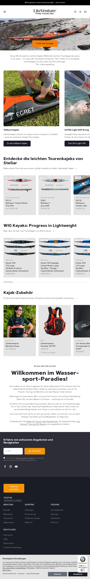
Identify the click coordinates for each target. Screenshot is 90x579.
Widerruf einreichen (14, 488)
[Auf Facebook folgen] (5, 466)
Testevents (8, 518)
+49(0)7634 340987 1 (13, 500)
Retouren (55, 522)
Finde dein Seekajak (45, 43)
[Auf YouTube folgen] (16, 466)
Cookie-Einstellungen (12, 547)
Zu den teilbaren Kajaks (17, 143)
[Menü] (86, 556)
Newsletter (8, 514)
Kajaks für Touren (33, 421)
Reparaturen (9, 522)
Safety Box (55, 518)
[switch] (83, 570)
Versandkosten (57, 510)
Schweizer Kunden (32, 518)
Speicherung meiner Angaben (25, 458)
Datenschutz (9, 543)
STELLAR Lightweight (13, 197)
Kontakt (7, 510)
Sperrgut (54, 514)
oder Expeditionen (49, 421)
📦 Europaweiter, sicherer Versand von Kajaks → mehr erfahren (45, 2)
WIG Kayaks (9, 260)
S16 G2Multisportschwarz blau (81, 203)
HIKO (42, 340)
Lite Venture (10, 340)
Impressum (8, 535)
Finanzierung (30, 514)
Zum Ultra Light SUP (77, 143)
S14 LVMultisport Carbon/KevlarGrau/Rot (17, 203)
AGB (5, 539)
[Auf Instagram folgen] (10, 466)
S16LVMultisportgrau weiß (45, 203)
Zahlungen (29, 510)
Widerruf (28, 522)
